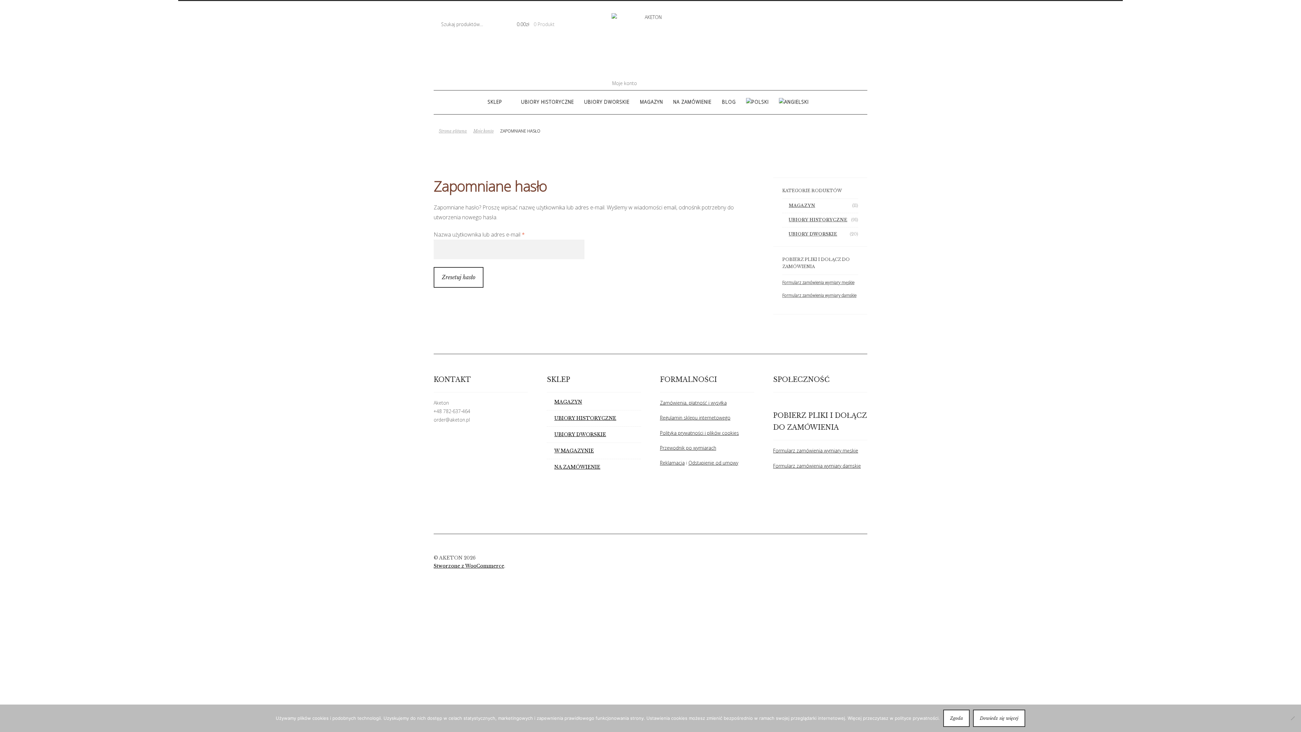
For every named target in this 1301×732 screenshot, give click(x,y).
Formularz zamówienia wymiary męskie (818, 282)
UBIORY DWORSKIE (606, 102)
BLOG (729, 102)
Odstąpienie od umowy (713, 463)
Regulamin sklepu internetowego (695, 417)
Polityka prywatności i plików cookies (699, 433)
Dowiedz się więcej (999, 718)
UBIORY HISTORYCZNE (547, 102)
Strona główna (453, 131)
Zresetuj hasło (458, 277)
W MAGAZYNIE (574, 451)
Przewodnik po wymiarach (688, 448)
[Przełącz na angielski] (794, 102)
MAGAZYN (651, 102)
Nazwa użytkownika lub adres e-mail (492, 234)
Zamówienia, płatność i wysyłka (693, 403)
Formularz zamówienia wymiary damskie (819, 295)
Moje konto (624, 83)
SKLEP (495, 102)
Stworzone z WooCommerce (469, 566)
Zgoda (956, 718)
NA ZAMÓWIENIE (692, 102)
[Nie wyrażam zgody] (1292, 718)
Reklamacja (672, 463)
